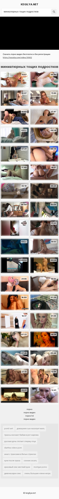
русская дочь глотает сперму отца (20, 441)
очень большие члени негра (37, 473)
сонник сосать (30, 460)
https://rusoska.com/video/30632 (17, 57)
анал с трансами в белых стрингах (20, 454)
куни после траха (12, 460)
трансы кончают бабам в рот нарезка (21, 435)
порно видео (29, 412)
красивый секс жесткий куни (17, 467)
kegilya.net (29, 4)
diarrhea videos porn (13, 447)
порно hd (29, 415)
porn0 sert (8, 428)
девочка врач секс (12, 473)
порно (29, 409)
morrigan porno (40, 467)
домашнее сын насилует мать (31, 428)
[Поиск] (54, 12)
